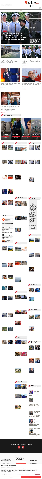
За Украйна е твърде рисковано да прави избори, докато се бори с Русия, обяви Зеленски (31, 61)
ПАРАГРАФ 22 (34, 235)
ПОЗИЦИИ (20, 381)
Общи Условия (37, 474)
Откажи (11, 476)
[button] (21, 10)
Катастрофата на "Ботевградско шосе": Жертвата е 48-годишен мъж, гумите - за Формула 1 (34, 406)
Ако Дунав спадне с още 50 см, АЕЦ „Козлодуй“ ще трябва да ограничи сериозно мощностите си (9, 61)
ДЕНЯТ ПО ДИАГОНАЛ (8, 115)
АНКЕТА (33, 198)
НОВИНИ (6, 143)
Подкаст (5, 215)
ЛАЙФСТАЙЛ (34, 284)
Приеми (31, 476)
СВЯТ (19, 292)
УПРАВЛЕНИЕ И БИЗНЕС (21, 243)
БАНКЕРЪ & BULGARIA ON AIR (34, 386)
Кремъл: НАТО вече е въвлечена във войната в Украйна (34, 393)
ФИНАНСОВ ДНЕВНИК (20, 144)
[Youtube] (33, 6)
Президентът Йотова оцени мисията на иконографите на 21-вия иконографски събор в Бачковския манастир (10, 108)
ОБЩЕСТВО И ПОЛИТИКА (20, 198)
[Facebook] (30, 6)
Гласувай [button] (33, 227)
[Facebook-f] (19, 447)
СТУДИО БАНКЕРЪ (35, 143)
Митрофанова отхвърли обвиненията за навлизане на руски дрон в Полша (34, 414)
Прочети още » (3, 65)
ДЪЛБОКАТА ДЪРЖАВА (34, 342)
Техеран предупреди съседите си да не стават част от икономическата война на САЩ (31, 85)
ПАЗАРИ (19, 337)
